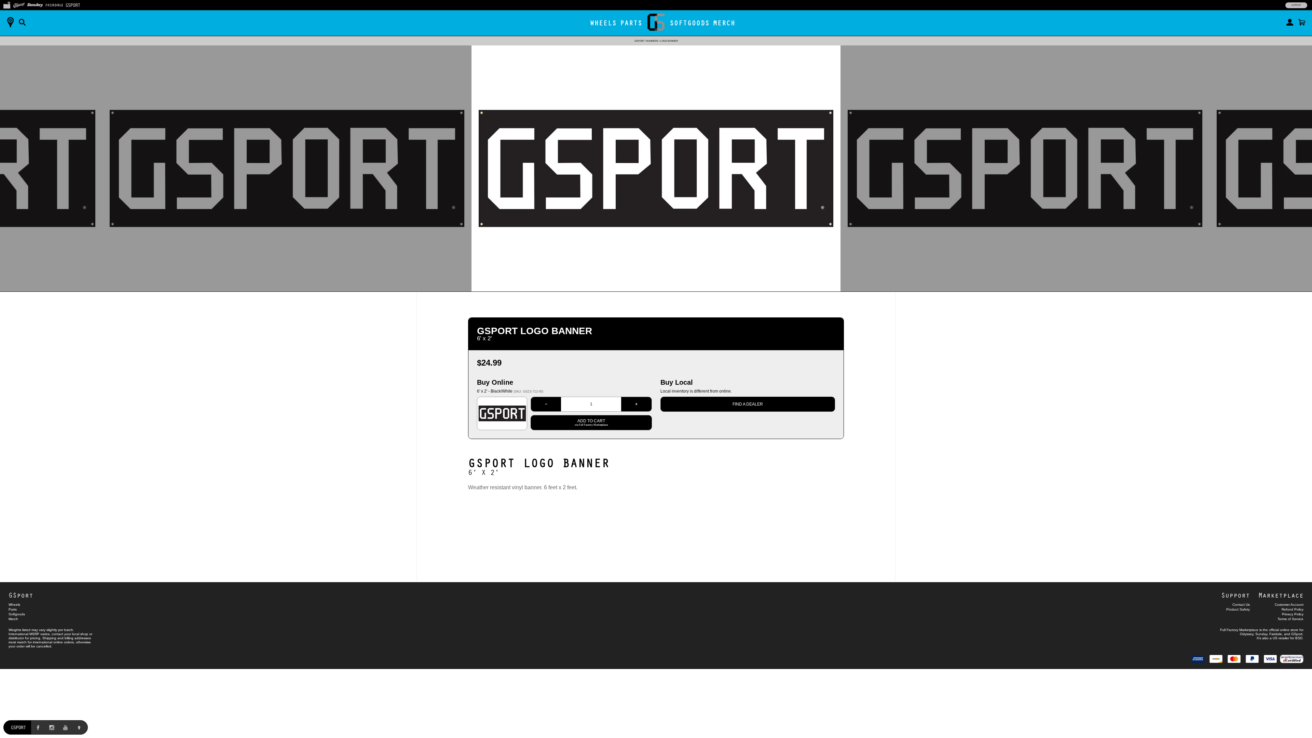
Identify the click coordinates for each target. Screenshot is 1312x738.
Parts (631, 22)
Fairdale (1275, 634)
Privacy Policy (1292, 614)
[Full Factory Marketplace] (6, 4)
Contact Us (1241, 604)
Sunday (1261, 634)
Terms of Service (1290, 619)
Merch (724, 22)
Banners (652, 41)
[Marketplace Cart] (1302, 22)
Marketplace (1280, 595)
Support (1296, 5)
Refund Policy (1292, 609)
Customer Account (1289, 604)
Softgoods (690, 22)
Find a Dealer (748, 404)
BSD (1298, 638)
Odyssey (1246, 634)
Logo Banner (669, 41)
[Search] (22, 22)
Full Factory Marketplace (1239, 630)
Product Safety (1238, 609)
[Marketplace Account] (1290, 22)
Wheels (603, 22)
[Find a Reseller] (10, 22)
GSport (639, 41)
